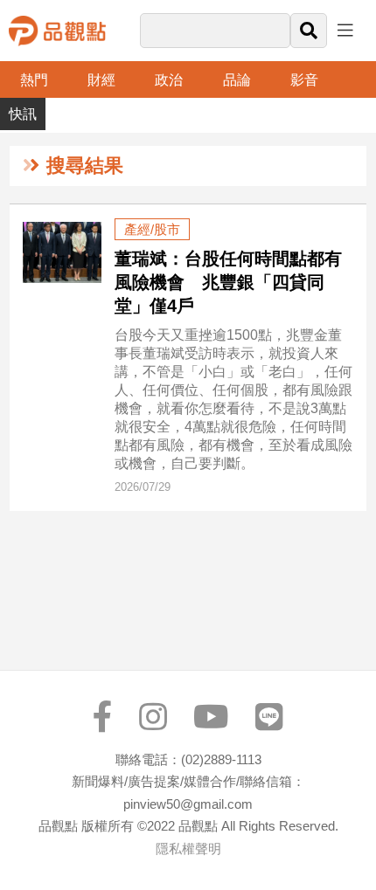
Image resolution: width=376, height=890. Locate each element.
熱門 (34, 79)
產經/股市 (152, 229)
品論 (237, 79)
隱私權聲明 (188, 848)
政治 (169, 79)
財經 (101, 79)
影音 (304, 79)
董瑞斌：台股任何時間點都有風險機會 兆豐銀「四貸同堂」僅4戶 (228, 282)
